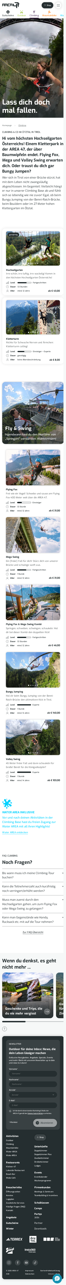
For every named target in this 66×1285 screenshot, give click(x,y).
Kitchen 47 (11, 1166)
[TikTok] (35, 1262)
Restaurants (13, 1162)
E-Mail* (12, 1100)
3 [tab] (33, 263)
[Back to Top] (4, 1029)
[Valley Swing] (33, 737)
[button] (57, 1278)
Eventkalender (40, 1177)
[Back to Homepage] (11, 5)
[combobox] (33, 1095)
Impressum (29, 1271)
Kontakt (9, 1210)
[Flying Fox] (33, 467)
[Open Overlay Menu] (58, 5)
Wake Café (10, 1178)
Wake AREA (11, 1155)
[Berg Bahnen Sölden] (51, 1239)
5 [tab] (37, 263)
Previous (11, 248)
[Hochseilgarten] (33, 248)
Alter (12, 291)
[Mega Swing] (33, 535)
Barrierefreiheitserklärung (50, 1271)
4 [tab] (35, 263)
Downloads (40, 1228)
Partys (38, 1214)
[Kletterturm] (33, 317)
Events (38, 1172)
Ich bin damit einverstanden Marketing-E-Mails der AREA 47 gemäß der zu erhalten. (32, 1112)
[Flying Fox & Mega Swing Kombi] (33, 602)
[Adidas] (14, 1239)
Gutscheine (8, 15)
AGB (7, 1274)
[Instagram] (9, 1262)
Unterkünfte (41, 1146)
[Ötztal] (33, 1239)
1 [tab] (28, 263)
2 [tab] (30, 263)
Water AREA (11, 1151)
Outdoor (21, 15)
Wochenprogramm (42, 1180)
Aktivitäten (12, 1136)
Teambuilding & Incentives (46, 1195)
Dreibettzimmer (41, 1162)
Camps (38, 1208)
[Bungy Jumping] (33, 670)
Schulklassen (41, 1202)
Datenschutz (29, 1274)
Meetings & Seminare (43, 1191)
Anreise (9, 1195)
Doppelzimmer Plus (43, 1154)
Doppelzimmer (40, 1150)
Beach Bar (10, 1174)
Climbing (34, 15)
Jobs (36, 1217)
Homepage (7, 125)
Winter (10, 1228)
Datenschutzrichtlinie (35, 1113)
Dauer (13, 287)
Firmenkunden (42, 1187)
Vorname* (13, 1069)
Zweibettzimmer (41, 1158)
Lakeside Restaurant (15, 1170)
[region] (33, 996)
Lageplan (10, 1199)
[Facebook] (17, 1262)
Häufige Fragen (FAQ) (15, 1206)
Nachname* (14, 1079)
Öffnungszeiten (13, 1191)
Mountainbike (49, 15)
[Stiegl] (10, 1250)
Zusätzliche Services (15, 1203)
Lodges (37, 1166)
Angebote (11, 1217)
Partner (38, 1223)
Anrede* (12, 1090)
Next (55, 248)
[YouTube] (26, 1262)
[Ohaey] (54, 1274)
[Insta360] (30, 1250)
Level (12, 283)
